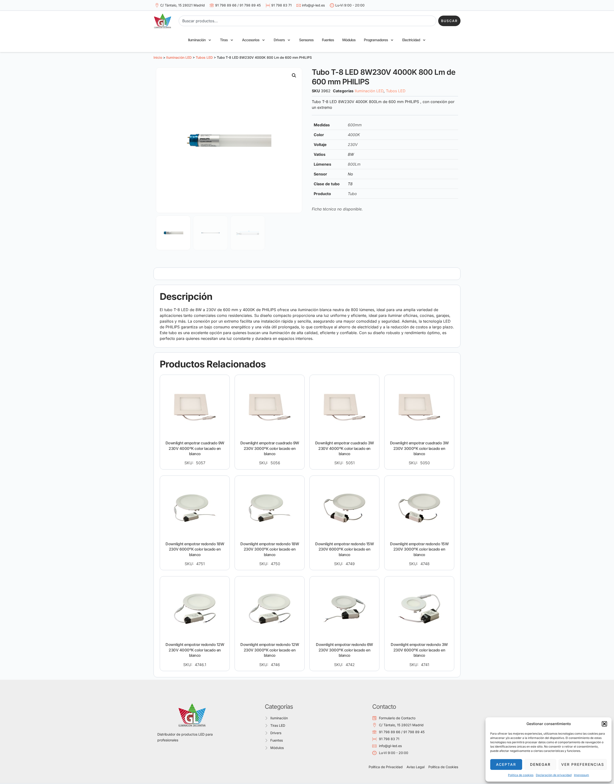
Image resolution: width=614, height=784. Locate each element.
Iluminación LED (179, 57)
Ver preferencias (582, 764)
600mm (355, 124)
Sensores (306, 40)
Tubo (352, 193)
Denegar (540, 764)
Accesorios (250, 40)
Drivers (279, 40)
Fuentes (328, 40)
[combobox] (307, 21)
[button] (604, 723)
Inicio (158, 57)
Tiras (224, 40)
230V (353, 144)
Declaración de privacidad (554, 775)
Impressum (581, 775)
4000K (354, 134)
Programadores (376, 40)
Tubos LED (204, 57)
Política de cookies (520, 775)
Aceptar (506, 764)
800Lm (354, 164)
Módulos (348, 40)
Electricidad (411, 40)
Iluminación (197, 40)
